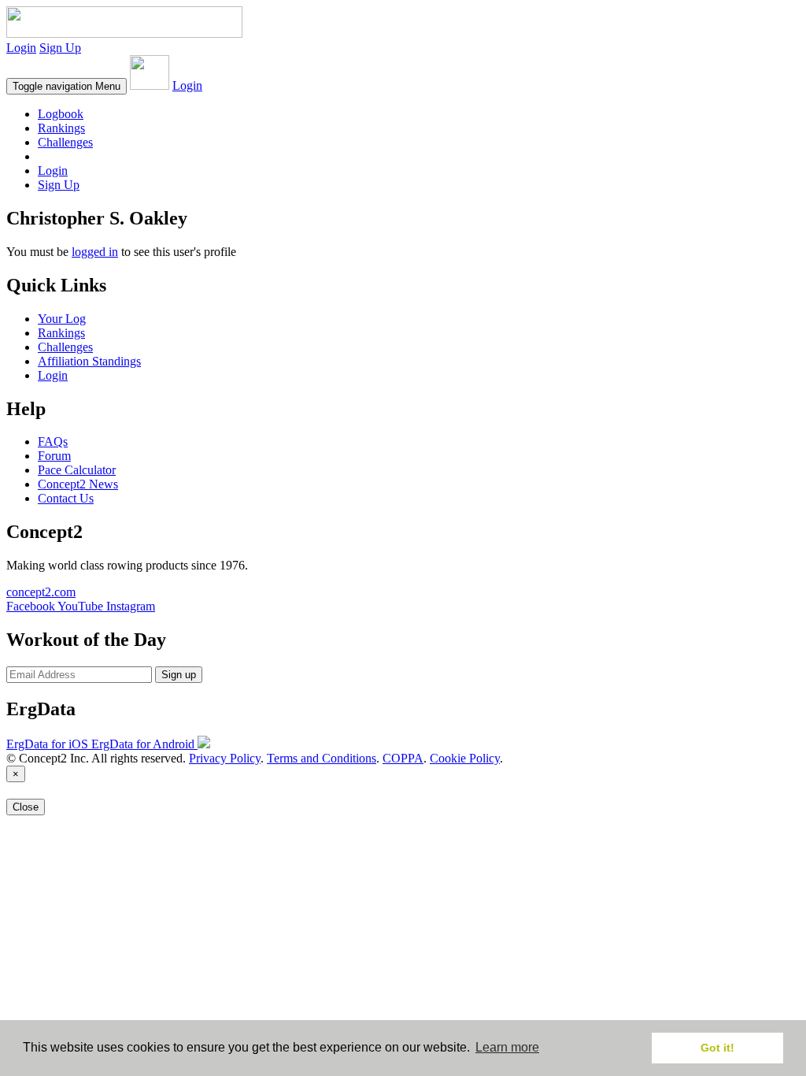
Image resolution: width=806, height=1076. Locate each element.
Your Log (62, 318)
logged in (95, 251)
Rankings (61, 128)
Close (26, 807)
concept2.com (41, 592)
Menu (66, 86)
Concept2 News (78, 484)
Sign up (178, 675)
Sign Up (60, 47)
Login (21, 47)
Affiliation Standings (89, 361)
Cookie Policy (465, 758)
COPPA (403, 758)
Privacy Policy (225, 758)
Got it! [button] (717, 1047)
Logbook (60, 114)
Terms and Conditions (321, 758)
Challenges (65, 142)
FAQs (53, 441)
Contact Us (66, 498)
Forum (54, 455)
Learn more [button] (507, 1047)
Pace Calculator (77, 470)
